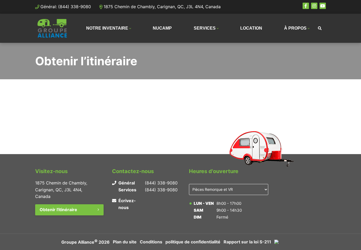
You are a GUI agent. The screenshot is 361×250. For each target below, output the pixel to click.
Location (251, 28)
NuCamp (162, 28)
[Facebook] (306, 6)
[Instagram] (314, 6)
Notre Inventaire (107, 28)
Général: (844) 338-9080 (65, 6)
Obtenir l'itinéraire (58, 209)
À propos (295, 28)
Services (205, 28)
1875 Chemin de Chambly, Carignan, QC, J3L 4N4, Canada (162, 6)
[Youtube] (323, 6)
